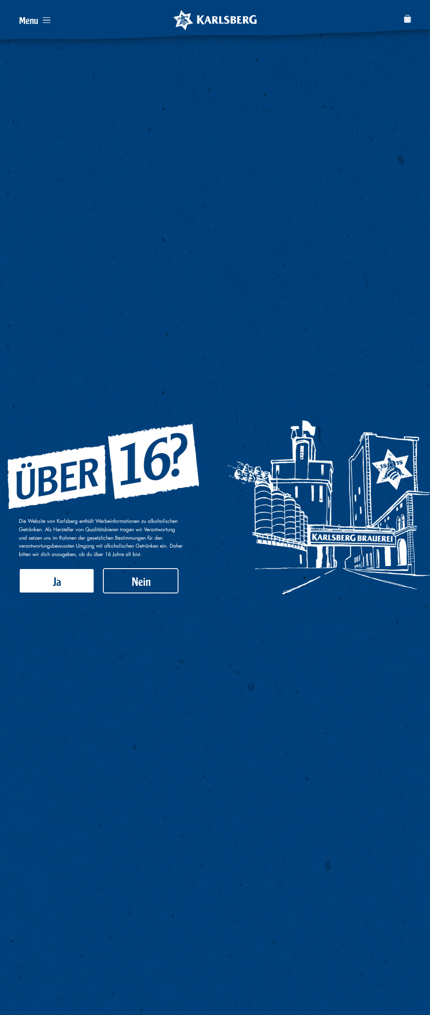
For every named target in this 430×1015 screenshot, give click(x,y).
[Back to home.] (215, 20)
